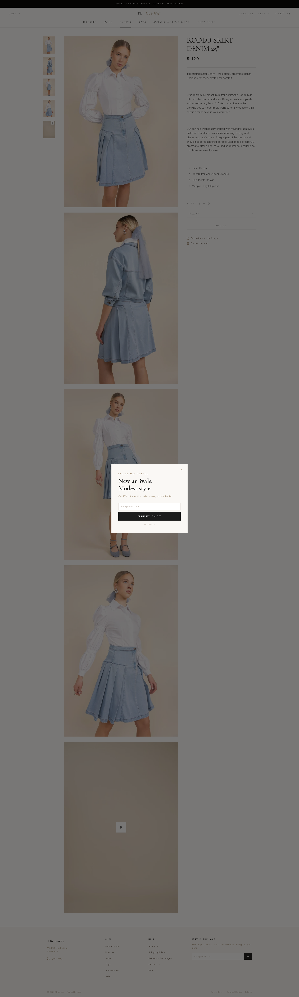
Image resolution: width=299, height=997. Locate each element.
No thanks (149, 524)
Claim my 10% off (149, 516)
